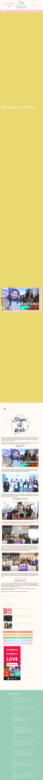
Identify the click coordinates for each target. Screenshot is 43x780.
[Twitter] (4, 3)
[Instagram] (7, 3)
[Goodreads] (10, 3)
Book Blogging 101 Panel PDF (20, 578)
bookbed (2, 496)
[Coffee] (9, 6)
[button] (21, 11)
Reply (13, 703)
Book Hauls (18, 632)
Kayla (13, 738)
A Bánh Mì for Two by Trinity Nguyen (23, 608)
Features (18, 637)
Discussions (18, 643)
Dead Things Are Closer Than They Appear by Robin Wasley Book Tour (23, 616)
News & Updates (17, 640)
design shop (19, 585)
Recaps (16, 596)
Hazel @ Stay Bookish (18, 707)
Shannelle (14, 761)
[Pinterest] (13, 3)
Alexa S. (13, 772)
